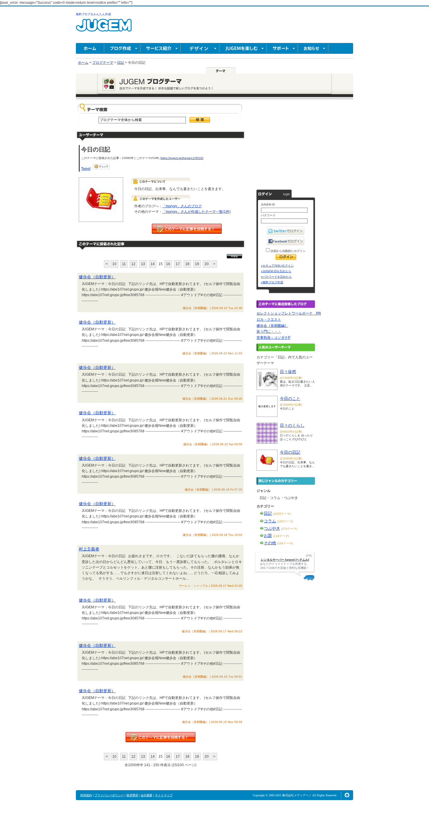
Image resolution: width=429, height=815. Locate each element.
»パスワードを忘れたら (276, 276)
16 (168, 264)
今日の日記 (290, 452)
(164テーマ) (285, 543)
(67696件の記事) (291, 404)
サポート (282, 48)
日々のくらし (292, 425)
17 (178, 264)
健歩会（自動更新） (97, 276)
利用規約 (86, 795)
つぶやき (272, 528)
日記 (268, 513)
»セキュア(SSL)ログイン (277, 265)
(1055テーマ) (282, 513)
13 (143, 264)
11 (124, 264)
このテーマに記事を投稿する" (160, 737)
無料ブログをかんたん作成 (93, 14)
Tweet (85, 169)
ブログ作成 (122, 48)
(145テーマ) (285, 521)
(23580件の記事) (291, 458)
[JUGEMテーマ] (221, 70)
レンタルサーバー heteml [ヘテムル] (285, 559)
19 (197, 264)
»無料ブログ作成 (272, 282)
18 (187, 264)
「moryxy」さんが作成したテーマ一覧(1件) (196, 212)
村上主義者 (89, 549)
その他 (270, 543)
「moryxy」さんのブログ (182, 206)
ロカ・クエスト (269, 319)
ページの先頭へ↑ (347, 795)
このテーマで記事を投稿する (187, 229)
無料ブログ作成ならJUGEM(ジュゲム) (104, 28)
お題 (268, 535)
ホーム (90, 48)
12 (133, 264)
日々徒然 (288, 371)
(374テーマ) (289, 528)
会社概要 (146, 795)
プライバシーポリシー (109, 795)
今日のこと (290, 398)
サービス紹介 (160, 48)
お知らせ (313, 48)
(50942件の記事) (291, 431)
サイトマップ (163, 795)
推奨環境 (132, 795)
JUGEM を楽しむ (243, 48)
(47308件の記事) (291, 377)
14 (153, 264)
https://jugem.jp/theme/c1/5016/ (182, 158)
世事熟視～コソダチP (273, 338)
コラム (270, 521)
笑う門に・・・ (269, 331)
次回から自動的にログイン (288, 251)
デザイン (200, 48)
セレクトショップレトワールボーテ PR (289, 313)
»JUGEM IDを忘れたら (276, 271)
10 (114, 264)
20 (207, 264)
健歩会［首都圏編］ (272, 326)
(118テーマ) (281, 536)
